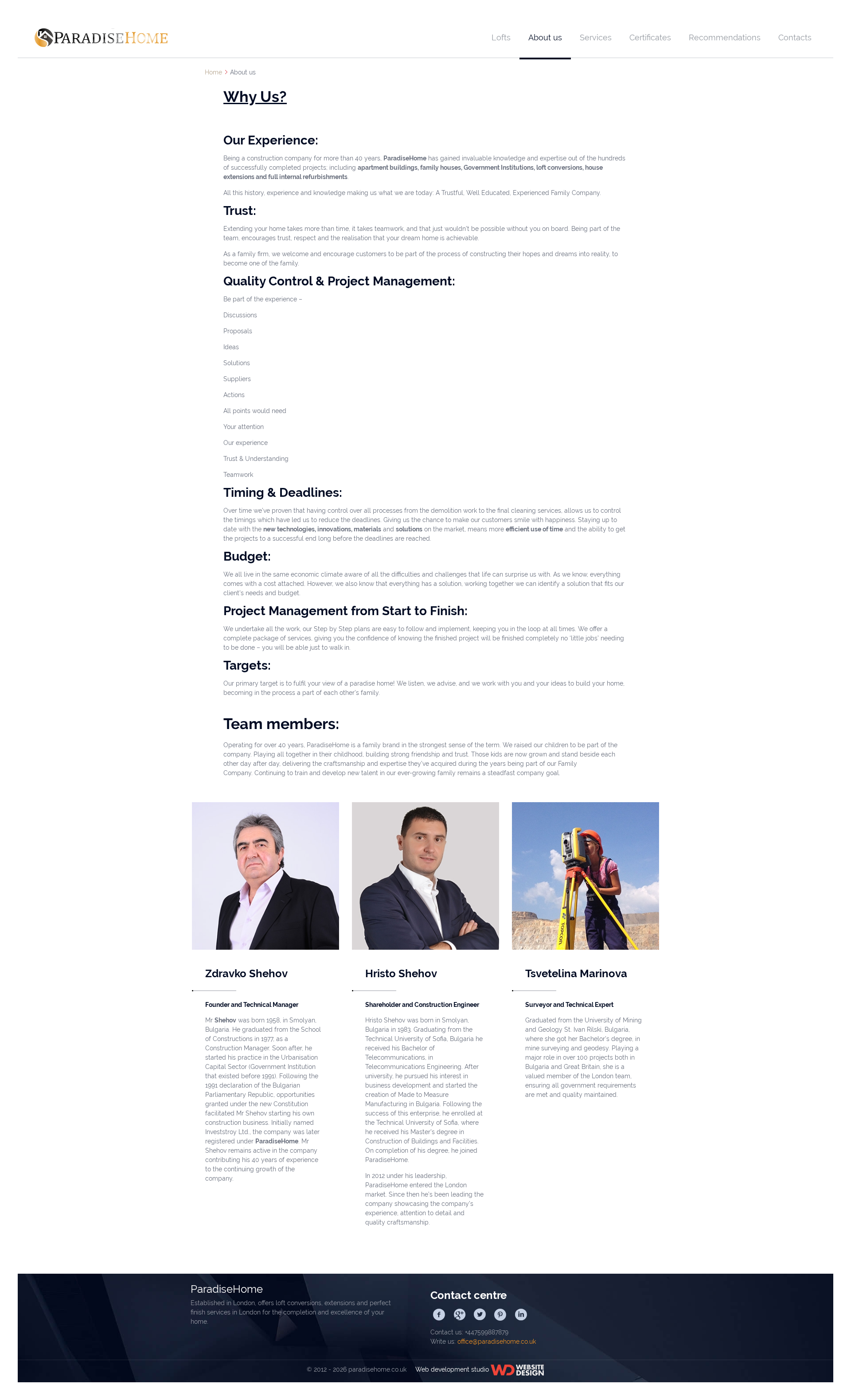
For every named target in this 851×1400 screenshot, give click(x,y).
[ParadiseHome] (101, 38)
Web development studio (449, 1369)
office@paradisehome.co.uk (496, 1341)
